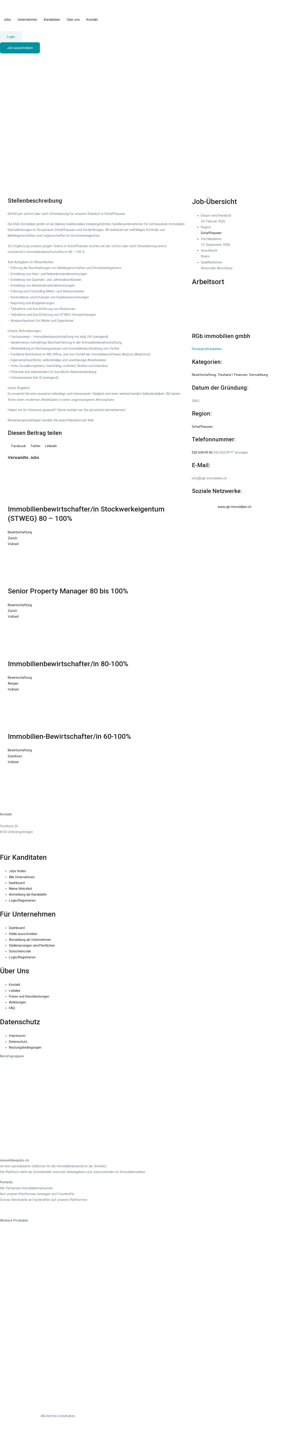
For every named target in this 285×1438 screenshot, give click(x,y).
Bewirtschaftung (15, 159)
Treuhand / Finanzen (232, 375)
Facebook (18, 446)
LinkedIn (50, 446)
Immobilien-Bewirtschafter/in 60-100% (69, 736)
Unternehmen (27, 20)
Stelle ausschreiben (23, 934)
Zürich (12, 538)
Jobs (7, 20)
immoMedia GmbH (13, 820)
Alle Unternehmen (22, 877)
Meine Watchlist (20, 889)
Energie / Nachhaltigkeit (17, 1078)
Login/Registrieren (22, 900)
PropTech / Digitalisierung (18, 1128)
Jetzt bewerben (36, 59)
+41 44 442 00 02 (12, 838)
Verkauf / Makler (12, 1138)
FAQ (12, 1008)
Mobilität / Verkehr (13, 1106)
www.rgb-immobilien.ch (234, 507)
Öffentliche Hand (12, 1116)
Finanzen (6, 1084)
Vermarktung (258, 375)
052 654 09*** (230, 452)
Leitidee (14, 991)
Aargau (13, 683)
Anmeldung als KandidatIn (28, 894)
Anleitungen (17, 1002)
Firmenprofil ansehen (207, 349)
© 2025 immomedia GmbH (19, 1416)
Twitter (35, 446)
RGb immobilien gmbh (221, 336)
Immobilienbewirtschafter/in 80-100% (68, 664)
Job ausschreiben (20, 48)
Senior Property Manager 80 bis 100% (68, 591)
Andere (5, 1150)
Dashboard (17, 883)
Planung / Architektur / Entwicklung (25, 1122)
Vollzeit (8, 188)
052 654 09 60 (202, 452)
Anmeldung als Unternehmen (30, 940)
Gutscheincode (20, 951)
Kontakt (92, 20)
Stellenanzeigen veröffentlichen (32, 945)
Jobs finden (17, 871)
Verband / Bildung (13, 1144)
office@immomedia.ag (16, 843)
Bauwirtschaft (10, 1066)
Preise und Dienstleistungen (29, 996)
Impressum (17, 1036)
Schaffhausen (13, 165)
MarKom (6, 1100)
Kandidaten (52, 20)
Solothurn (15, 756)
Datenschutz (18, 1042)
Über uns (73, 20)
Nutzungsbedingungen (25, 1047)
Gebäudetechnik (11, 1094)
